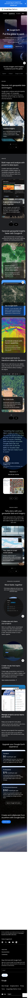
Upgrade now (13, 5)
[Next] (16, 498)
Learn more (13, 934)
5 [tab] (16, 144)
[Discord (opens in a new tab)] (13, 942)
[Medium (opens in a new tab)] (16, 942)
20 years (18, 13)
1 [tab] (10, 144)
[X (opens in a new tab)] (6, 942)
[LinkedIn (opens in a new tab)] (2, 942)
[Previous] (11, 498)
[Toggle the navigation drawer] (24, 9)
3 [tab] (13, 144)
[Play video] (24, 63)
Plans (23, 13)
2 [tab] (12, 221)
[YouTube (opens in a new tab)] (9, 942)
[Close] (26, 4)
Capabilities (12, 13)
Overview (5, 13)
